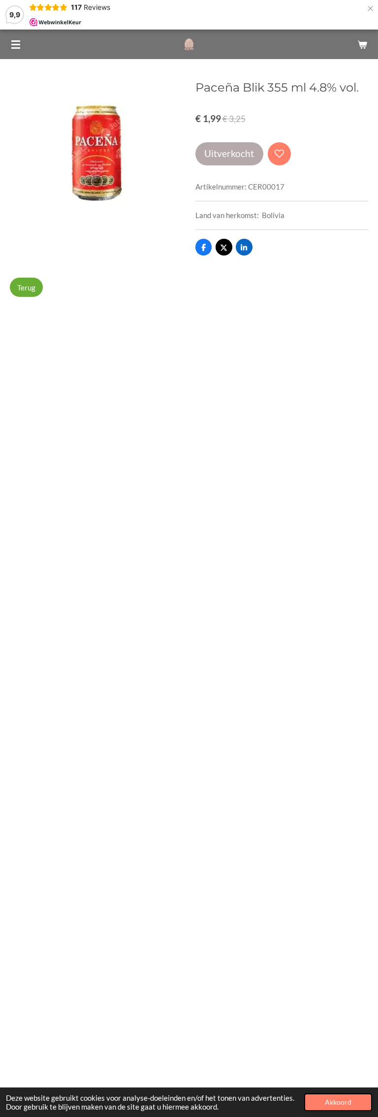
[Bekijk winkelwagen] (362, 44)
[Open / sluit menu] (16, 44)
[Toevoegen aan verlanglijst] (279, 153)
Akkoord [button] (338, 1102)
